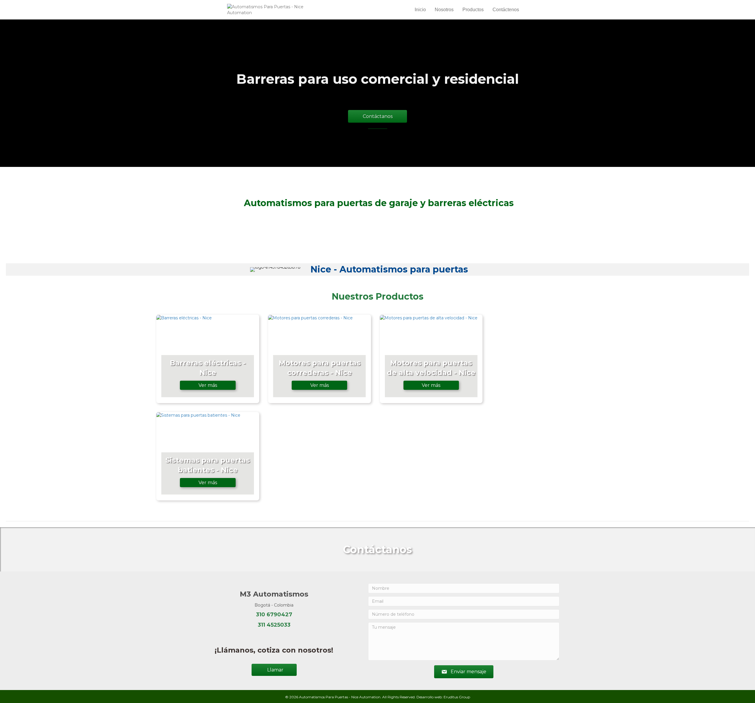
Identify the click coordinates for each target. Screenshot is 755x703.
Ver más (207, 385)
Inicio (420, 9)
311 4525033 (274, 625)
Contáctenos (506, 9)
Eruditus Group (457, 697)
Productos (473, 9)
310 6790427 (274, 614)
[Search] (525, 9)
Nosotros (444, 9)
